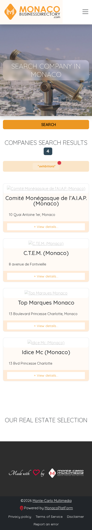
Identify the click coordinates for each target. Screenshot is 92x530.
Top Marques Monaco (46, 302)
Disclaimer (75, 516)
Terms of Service (49, 516)
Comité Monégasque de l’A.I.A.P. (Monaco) (46, 201)
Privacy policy (19, 516)
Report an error (46, 524)
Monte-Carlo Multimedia (52, 500)
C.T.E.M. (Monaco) (46, 253)
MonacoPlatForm (59, 508)
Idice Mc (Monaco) (46, 352)
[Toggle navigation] (85, 11)
